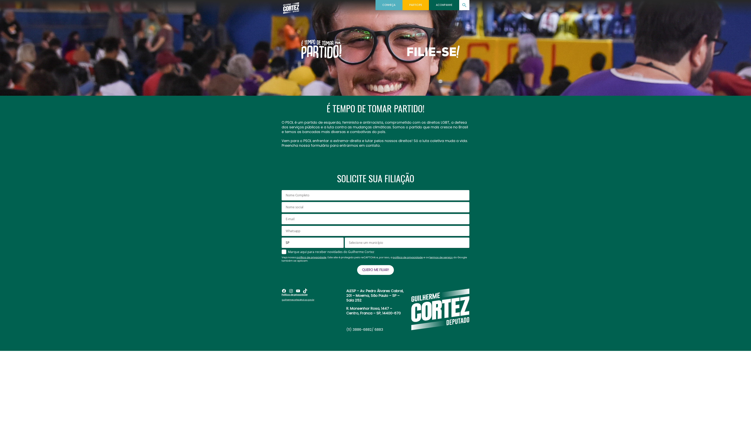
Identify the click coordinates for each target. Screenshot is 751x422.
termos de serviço (441, 257)
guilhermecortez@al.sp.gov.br (298, 299)
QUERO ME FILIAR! (375, 269)
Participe (415, 5)
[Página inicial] (291, 7)
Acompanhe (444, 5)
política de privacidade (311, 257)
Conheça (388, 5)
